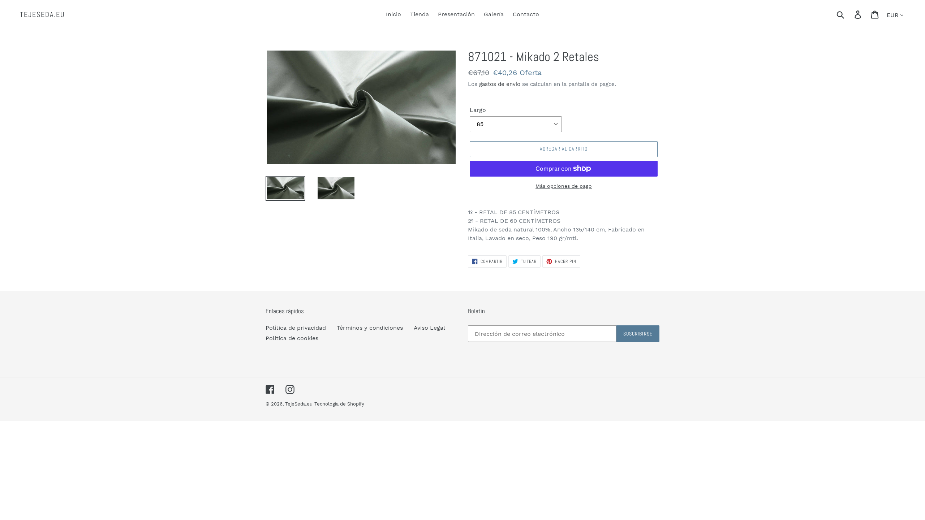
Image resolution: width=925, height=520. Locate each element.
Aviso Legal (429, 327)
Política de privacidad (296, 327)
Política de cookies (292, 338)
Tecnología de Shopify (339, 404)
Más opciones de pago (563, 186)
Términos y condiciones (370, 327)
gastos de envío (499, 84)
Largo (478, 110)
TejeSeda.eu (42, 14)
